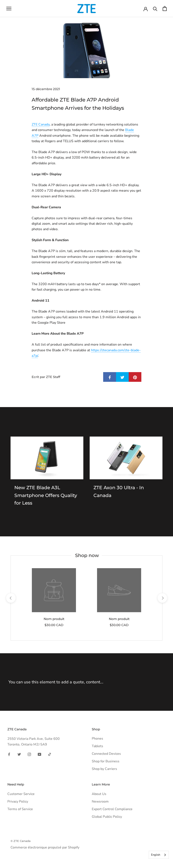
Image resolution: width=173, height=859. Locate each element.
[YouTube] (39, 754)
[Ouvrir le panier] (165, 8)
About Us (99, 794)
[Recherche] (155, 8)
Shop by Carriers (104, 769)
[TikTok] (49, 754)
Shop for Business (105, 761)
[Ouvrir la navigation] (8, 9)
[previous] (10, 598)
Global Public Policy (107, 816)
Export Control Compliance (112, 809)
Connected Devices (106, 753)
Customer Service (21, 794)
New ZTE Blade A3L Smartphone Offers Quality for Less (45, 495)
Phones (97, 738)
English (155, 855)
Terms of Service (20, 809)
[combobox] (159, 855)
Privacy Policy (17, 801)
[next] (162, 598)
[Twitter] (19, 754)
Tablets (97, 746)
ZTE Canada (41, 124)
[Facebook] (9, 754)
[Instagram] (29, 754)
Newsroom (100, 801)
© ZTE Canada (21, 841)
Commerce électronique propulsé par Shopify (45, 847)
